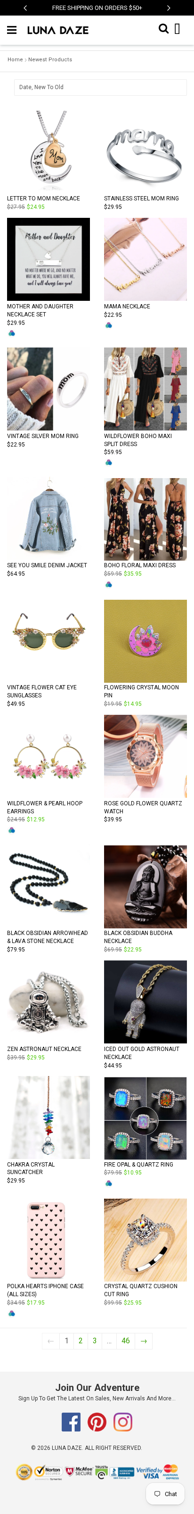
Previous (25, 13)
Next (169, 13)
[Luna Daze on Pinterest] (98, 1429)
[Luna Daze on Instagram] (123, 1429)
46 (125, 1340)
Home (15, 60)
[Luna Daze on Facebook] (72, 1429)
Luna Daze (67, 1448)
